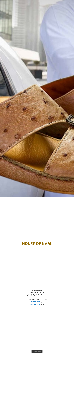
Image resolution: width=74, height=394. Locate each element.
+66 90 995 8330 (35, 302)
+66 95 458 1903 (35, 304)
